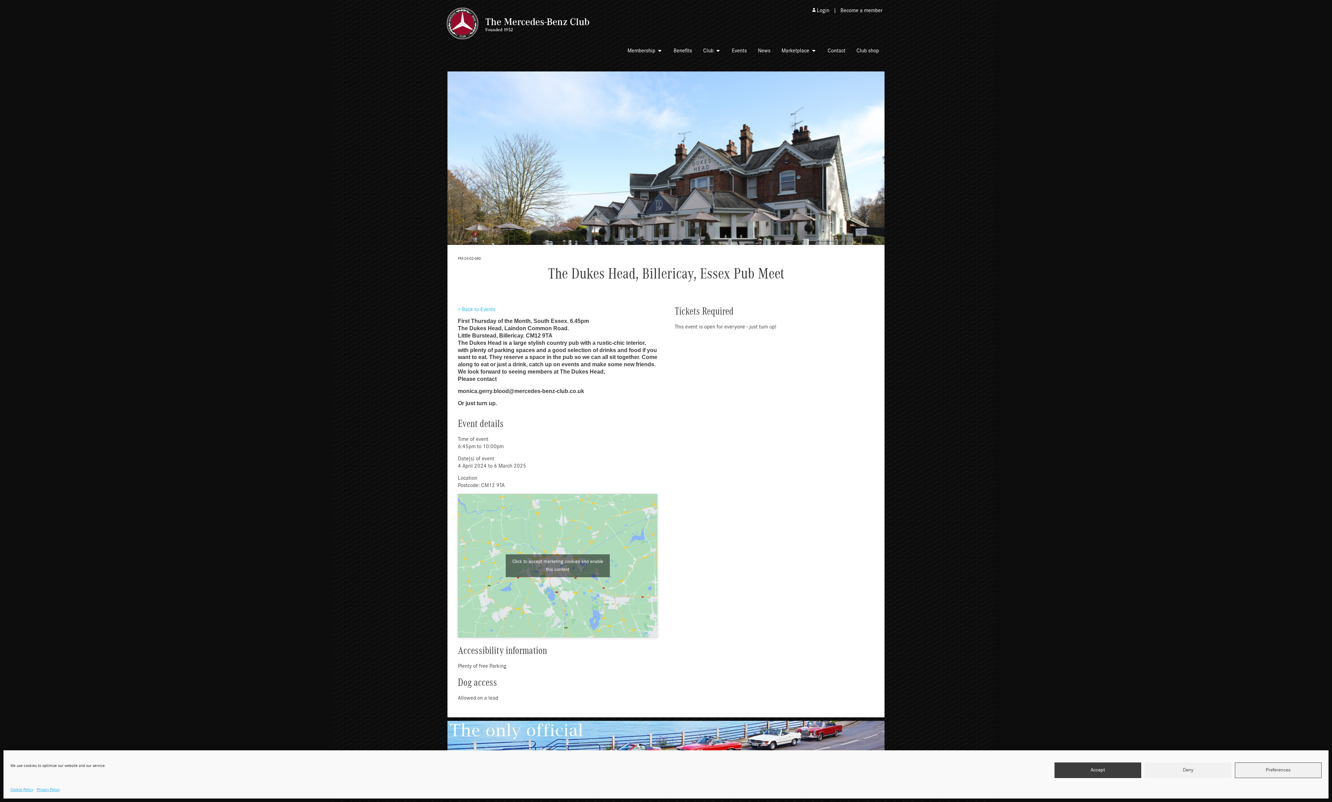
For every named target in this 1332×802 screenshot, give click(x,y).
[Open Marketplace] (814, 50)
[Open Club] (718, 50)
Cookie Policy (21, 789)
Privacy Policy (48, 789)
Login (823, 10)
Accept (1098, 770)
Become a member (861, 10)
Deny (1188, 770)
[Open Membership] (660, 50)
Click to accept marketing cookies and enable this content (557, 565)
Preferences (1278, 770)
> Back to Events (476, 309)
